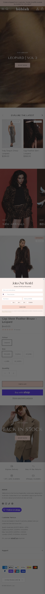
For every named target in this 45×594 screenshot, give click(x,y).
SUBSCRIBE (22, 307)
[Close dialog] (43, 279)
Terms (10, 311)
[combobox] (4, 294)
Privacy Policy (5, 311)
